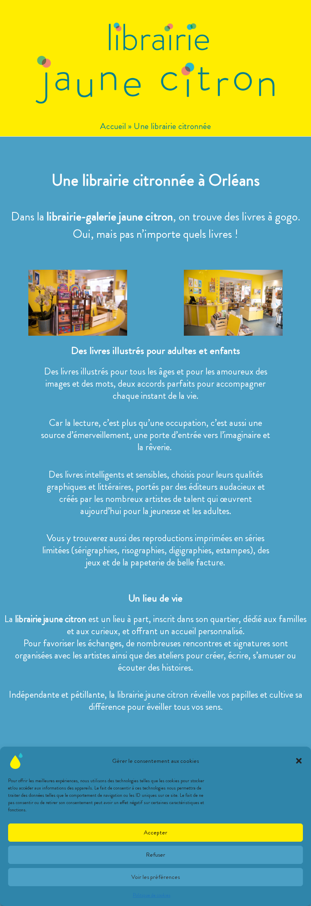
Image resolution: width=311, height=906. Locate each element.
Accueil (113, 126)
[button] (299, 761)
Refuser (155, 854)
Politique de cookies (151, 895)
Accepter (155, 832)
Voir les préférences (155, 876)
